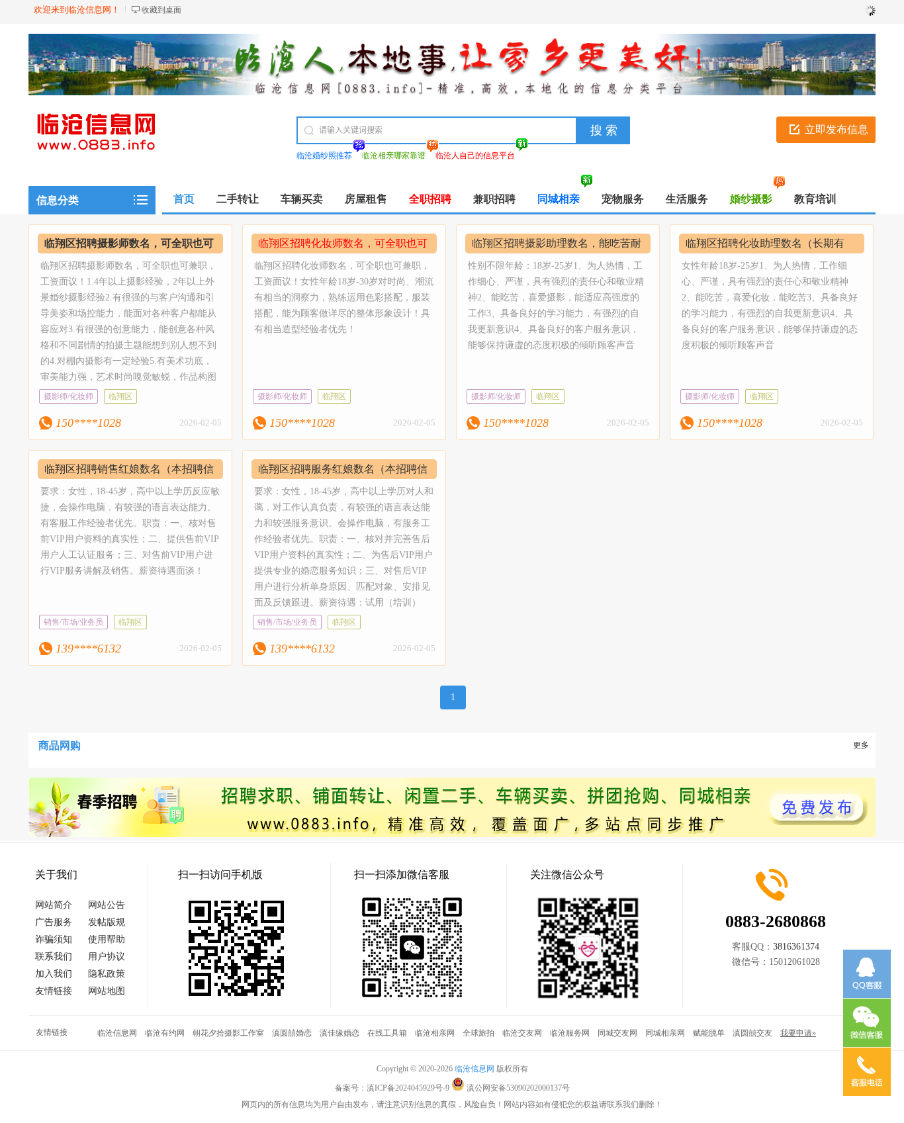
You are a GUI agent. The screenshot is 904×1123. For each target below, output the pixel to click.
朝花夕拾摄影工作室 (228, 1033)
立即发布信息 (836, 129)
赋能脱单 (709, 1033)
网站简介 (53, 905)
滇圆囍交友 (752, 1033)
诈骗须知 (53, 939)
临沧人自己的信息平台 (475, 155)
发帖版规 (106, 922)
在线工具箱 (387, 1033)
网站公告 (106, 905)
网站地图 (106, 991)
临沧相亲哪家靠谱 (394, 155)
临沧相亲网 (435, 1033)
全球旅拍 (478, 1033)
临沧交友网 (522, 1033)
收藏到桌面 (161, 10)
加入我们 (53, 974)
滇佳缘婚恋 (339, 1033)
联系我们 (53, 957)
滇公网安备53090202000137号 (517, 1088)
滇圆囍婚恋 (292, 1033)
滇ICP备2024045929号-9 (408, 1088)
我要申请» (798, 1033)
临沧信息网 (117, 1033)
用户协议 (106, 957)
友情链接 (53, 991)
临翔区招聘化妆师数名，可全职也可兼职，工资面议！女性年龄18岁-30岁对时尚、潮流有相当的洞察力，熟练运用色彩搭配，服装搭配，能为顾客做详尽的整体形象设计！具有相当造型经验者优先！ (343, 297)
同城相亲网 (665, 1033)
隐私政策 (106, 974)
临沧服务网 (570, 1033)
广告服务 (53, 922)
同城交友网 (617, 1033)
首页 (184, 198)
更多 (861, 745)
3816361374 (796, 947)
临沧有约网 (165, 1033)
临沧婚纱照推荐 (324, 155)
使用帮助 (106, 939)
